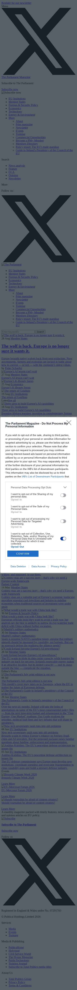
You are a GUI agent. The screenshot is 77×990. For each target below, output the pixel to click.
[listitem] (38, 487)
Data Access (38, 566)
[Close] (70, 423)
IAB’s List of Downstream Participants (43, 476)
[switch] (63, 495)
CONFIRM (23, 553)
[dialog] (38, 495)
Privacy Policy (59, 566)
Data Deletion (18, 566)
